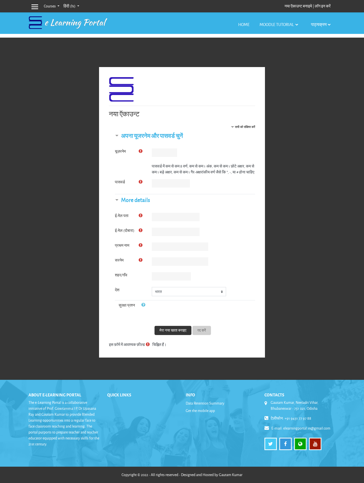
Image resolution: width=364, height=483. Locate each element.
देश (117, 289)
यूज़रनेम (120, 151)
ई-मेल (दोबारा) (124, 230)
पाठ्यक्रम (319, 24)
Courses (50, 6)
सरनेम (119, 260)
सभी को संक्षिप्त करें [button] (245, 127)
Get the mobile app (200, 410)
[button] (144, 305)
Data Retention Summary (205, 403)
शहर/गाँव (121, 275)
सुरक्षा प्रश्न (127, 305)
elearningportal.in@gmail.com (306, 428)
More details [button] (135, 200)
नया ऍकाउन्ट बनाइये (298, 6)
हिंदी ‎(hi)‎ (69, 6)
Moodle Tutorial (277, 24)
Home (244, 24)
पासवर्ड (120, 182)
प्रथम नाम (122, 245)
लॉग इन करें (323, 6)
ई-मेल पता (122, 215)
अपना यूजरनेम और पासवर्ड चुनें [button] (152, 136)
